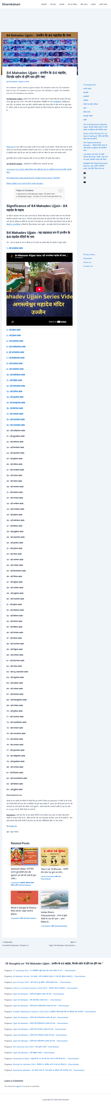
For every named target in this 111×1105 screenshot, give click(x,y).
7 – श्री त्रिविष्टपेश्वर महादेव (15, 358)
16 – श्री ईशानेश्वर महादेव (15, 408)
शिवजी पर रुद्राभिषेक (13, 224)
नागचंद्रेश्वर (57, 102)
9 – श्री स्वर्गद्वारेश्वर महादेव (15, 369)
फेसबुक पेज (13, 826)
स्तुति (85, 120)
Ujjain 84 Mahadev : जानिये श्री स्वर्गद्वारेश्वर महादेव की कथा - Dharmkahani (40, 1035)
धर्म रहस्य (53, 4)
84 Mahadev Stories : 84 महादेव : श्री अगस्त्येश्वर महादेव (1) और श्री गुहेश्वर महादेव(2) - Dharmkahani (49, 976)
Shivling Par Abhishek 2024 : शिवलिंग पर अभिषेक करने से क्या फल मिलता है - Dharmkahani (46, 1064)
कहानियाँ (44, 4)
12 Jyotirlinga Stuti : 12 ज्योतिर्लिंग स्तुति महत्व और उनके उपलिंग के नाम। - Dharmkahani (44, 970)
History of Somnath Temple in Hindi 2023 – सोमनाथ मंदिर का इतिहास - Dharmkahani (45, 988)
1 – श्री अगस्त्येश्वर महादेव (15, 248)
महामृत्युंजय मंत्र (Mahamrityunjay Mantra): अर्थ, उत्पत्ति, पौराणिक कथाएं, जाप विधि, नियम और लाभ (95, 165)
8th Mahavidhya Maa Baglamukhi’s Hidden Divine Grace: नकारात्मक (33, 178)
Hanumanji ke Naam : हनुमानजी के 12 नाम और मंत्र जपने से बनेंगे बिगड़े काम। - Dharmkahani (46, 1058)
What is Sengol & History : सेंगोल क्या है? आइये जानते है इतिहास (24, 910)
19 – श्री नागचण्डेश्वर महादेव (16, 425)
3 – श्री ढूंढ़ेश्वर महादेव (14, 335)
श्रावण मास (10, 147)
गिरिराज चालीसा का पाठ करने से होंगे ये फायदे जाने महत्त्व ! (25, 183)
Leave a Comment (47, 876)
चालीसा (93, 4)
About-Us (87, 262)
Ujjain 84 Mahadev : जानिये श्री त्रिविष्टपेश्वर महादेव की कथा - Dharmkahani (40, 1023)
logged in (19, 1086)
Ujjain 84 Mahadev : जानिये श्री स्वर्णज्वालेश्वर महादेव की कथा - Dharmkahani (40, 1017)
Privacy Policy (89, 254)
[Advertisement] (39, 16)
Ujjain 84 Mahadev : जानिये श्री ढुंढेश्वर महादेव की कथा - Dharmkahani (38, 994)
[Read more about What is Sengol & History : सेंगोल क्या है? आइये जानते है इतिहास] (24, 897)
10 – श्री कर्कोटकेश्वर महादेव (16, 374)
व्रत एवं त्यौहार (72, 4)
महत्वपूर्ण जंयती (88, 116)
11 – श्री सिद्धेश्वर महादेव (14, 380)
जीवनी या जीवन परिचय (90, 104)
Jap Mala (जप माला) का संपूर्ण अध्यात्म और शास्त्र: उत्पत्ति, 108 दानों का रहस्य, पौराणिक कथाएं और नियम (95, 156)
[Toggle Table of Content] (59, 191)
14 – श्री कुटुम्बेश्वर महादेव (15, 397)
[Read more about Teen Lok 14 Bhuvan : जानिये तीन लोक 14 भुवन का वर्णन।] (54, 856)
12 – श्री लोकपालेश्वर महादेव (16, 386)
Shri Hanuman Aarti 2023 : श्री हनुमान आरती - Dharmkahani (36, 1047)
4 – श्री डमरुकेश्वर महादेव (15, 341)
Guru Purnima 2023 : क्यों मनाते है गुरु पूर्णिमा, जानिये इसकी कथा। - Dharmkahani (42, 982)
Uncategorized (89, 85)
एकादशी (61, 4)
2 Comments (45, 926)
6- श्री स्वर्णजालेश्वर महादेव (15, 352)
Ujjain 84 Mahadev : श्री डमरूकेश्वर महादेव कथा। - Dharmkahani (37, 1000)
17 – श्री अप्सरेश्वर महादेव (15, 414)
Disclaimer (87, 258)
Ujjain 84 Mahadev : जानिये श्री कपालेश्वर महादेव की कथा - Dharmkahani (39, 1029)
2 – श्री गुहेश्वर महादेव (13, 330)
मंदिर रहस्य (84, 4)
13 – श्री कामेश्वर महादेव (14, 391)
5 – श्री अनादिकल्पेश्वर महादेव (16, 346)
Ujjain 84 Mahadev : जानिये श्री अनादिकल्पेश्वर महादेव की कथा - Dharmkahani (41, 1006)
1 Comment (15, 883)
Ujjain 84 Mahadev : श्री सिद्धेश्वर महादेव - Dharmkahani (34, 1052)
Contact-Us (88, 266)
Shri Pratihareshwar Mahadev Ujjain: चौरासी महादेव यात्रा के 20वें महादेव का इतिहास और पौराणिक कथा (95, 127)
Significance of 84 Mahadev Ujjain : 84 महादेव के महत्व (36, 194)
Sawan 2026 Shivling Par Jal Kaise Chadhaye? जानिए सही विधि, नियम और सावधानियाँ (95, 136)
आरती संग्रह (103, 4)
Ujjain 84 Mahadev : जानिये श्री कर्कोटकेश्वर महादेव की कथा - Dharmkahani (40, 1041)
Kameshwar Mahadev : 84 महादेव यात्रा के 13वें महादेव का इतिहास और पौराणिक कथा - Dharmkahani (48, 1070)
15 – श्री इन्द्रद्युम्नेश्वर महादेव (16, 402)
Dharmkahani (11, 4)
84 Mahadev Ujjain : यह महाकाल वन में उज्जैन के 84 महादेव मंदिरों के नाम (40, 196)
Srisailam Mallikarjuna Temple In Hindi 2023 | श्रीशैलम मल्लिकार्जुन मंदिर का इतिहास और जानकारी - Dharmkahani (54, 1011)
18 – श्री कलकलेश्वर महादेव (16, 419)
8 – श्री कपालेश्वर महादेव (15, 363)
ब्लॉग (16, 885)
